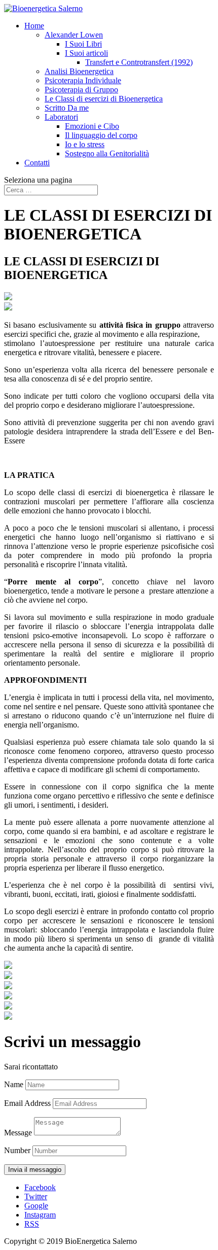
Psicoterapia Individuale (83, 80)
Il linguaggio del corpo (101, 135)
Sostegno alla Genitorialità (107, 153)
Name (13, 1084)
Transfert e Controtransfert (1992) (139, 62)
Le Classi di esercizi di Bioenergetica (104, 98)
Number (17, 1150)
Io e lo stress (84, 144)
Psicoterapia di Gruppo (81, 89)
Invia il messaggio (34, 1169)
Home (34, 25)
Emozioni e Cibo (92, 126)
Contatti (37, 162)
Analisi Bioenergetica (79, 71)
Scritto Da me (67, 107)
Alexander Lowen (74, 34)
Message (18, 1132)
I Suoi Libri (83, 44)
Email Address (27, 1103)
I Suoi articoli (86, 53)
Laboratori (61, 117)
